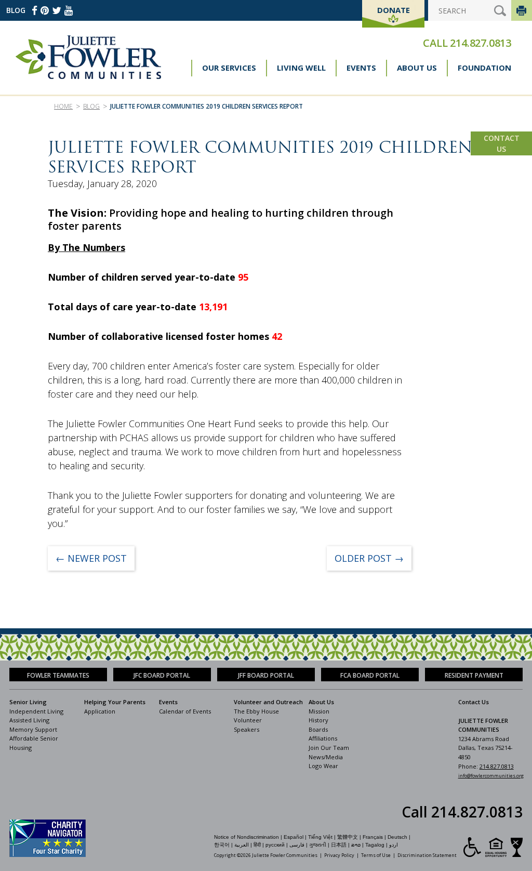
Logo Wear (323, 766)
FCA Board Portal (370, 675)
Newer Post (91, 558)
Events (361, 67)
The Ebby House (256, 711)
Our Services (229, 67)
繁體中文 (347, 837)
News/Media (326, 757)
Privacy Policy (339, 855)
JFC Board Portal (162, 675)
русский (275, 845)
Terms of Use (376, 855)
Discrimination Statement (427, 855)
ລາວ (356, 845)
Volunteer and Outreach (268, 702)
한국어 (222, 845)
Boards (318, 729)
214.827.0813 (480, 43)
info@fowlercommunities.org (491, 775)
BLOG (15, 10)
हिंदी (257, 845)
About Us (417, 67)
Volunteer (248, 720)
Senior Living (28, 702)
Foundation (484, 67)
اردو (393, 845)
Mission (319, 711)
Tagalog (374, 845)
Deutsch (397, 837)
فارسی (296, 845)
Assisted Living (29, 720)
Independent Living (36, 711)
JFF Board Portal (266, 675)
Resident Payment (474, 675)
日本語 (339, 845)
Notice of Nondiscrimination (246, 837)
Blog (91, 106)
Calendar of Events (185, 711)
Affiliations (323, 738)
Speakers (246, 729)
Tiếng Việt (320, 837)
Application (99, 711)
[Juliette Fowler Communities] (88, 57)
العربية (241, 845)
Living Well (301, 67)
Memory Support (33, 729)
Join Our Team (329, 747)
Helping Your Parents (114, 702)
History (318, 720)
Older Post (369, 558)
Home (63, 106)
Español (293, 837)
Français (373, 837)
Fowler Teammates (58, 675)
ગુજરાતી (317, 845)
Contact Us (502, 143)
